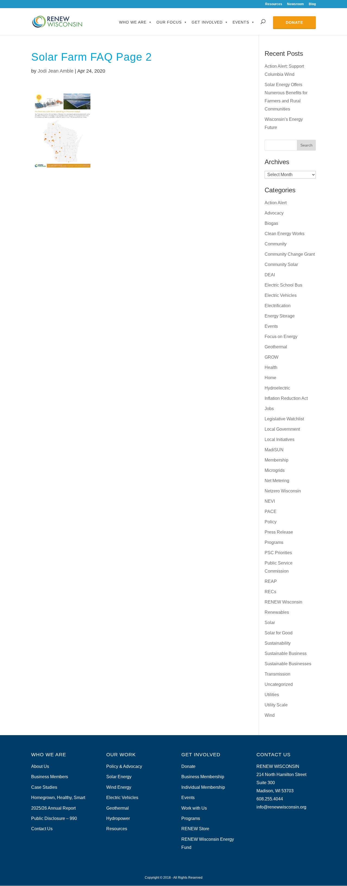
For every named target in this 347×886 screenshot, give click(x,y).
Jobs (269, 408)
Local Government (282, 429)
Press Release (279, 532)
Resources (273, 4)
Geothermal (276, 347)
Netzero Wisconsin (283, 491)
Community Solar (281, 264)
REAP (271, 581)
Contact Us (42, 828)
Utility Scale (276, 705)
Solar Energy (118, 776)
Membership (276, 460)
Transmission (277, 674)
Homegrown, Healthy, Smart (58, 797)
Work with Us (194, 808)
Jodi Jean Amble (55, 71)
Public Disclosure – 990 (54, 818)
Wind (270, 715)
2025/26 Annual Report (53, 808)
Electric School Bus (283, 285)
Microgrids (275, 470)
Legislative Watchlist (284, 419)
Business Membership (202, 776)
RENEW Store (195, 828)
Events (241, 22)
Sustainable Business (286, 653)
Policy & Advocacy (124, 766)
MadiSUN (274, 449)
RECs (270, 591)
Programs (274, 542)
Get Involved (207, 22)
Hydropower (118, 818)
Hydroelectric (277, 388)
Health (271, 367)
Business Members (49, 776)
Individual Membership (203, 787)
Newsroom (295, 4)
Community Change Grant (290, 254)
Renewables (277, 612)
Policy (271, 522)
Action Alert (276, 202)
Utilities (272, 694)
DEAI (270, 274)
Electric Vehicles (281, 295)
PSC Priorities (278, 552)
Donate (294, 22)
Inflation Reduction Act (286, 398)
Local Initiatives (279, 439)
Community (276, 244)
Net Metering (277, 480)
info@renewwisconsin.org (281, 807)
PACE (271, 511)
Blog (312, 4)
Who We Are (132, 22)
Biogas (271, 223)
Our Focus (169, 22)
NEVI (270, 501)
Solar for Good (279, 633)
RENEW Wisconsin (283, 602)
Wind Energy (118, 787)
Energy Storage (280, 316)
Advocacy (274, 213)
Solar (270, 622)
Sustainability (278, 643)
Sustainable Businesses (288, 663)
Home (270, 377)
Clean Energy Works (284, 233)
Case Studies (44, 787)
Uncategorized (279, 684)
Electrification (278, 305)
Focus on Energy (281, 336)
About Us (40, 766)
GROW (271, 357)
